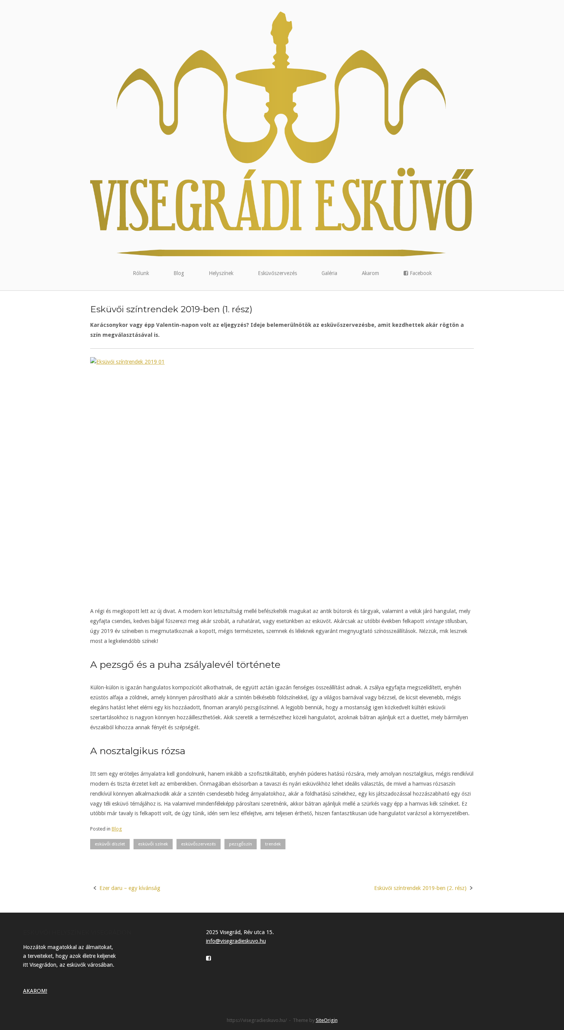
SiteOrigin (327, 1020)
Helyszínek (221, 273)
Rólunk (141, 273)
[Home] (282, 133)
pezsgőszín (240, 844)
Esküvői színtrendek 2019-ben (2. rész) (420, 888)
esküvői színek (153, 844)
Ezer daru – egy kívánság (129, 888)
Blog (178, 273)
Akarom (370, 273)
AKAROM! (35, 991)
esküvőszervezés (198, 844)
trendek (273, 844)
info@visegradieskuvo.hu (236, 941)
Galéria (329, 273)
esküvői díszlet (110, 844)
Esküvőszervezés (277, 273)
